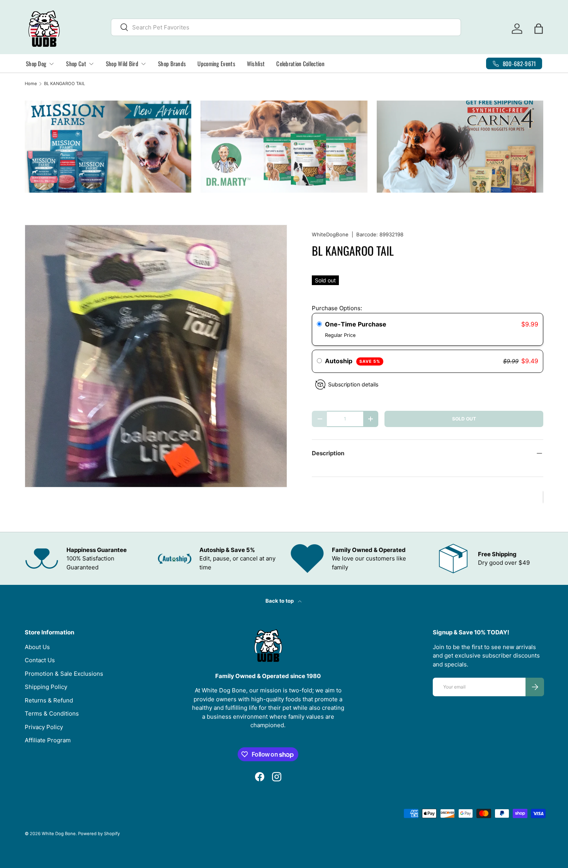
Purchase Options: (337, 308)
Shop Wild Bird (122, 63)
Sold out (464, 419)
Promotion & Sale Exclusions (64, 673)
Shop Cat (76, 63)
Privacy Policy (44, 727)
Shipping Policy (46, 686)
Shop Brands (172, 63)
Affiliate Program (48, 740)
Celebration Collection (300, 63)
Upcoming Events (216, 63)
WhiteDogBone (330, 234)
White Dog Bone (59, 833)
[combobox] (286, 27)
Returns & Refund (49, 700)
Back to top (280, 601)
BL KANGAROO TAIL (64, 84)
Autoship (352, 361)
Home (31, 84)
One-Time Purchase (355, 324)
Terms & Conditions (52, 713)
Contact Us (40, 660)
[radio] (319, 325)
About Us (37, 647)
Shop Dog (36, 63)
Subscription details (353, 384)
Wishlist (256, 63)
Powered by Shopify (99, 833)
